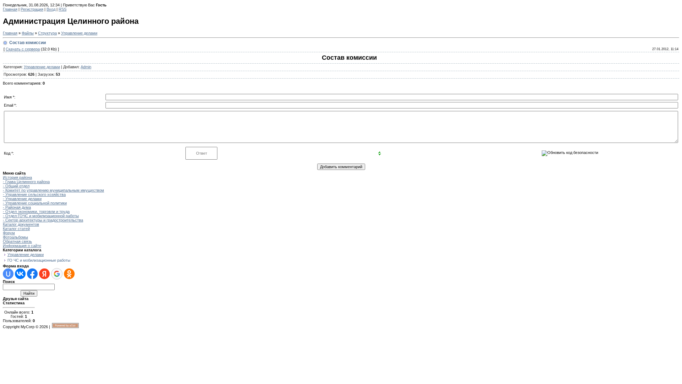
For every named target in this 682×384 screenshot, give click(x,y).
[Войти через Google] (57, 273)
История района (17, 177)
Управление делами (79, 33)
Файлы (28, 33)
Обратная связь (17, 241)
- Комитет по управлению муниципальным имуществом (53, 190)
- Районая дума (17, 207)
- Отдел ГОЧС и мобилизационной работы (41, 216)
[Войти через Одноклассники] (69, 273)
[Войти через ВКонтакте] (20, 273)
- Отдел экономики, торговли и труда (36, 211)
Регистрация (32, 9)
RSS (62, 9)
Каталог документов (21, 224)
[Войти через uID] (8, 273)
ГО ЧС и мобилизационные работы (38, 260)
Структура (47, 33)
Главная (10, 9)
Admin (86, 67)
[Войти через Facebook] (32, 273)
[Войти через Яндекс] (44, 273)
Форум (9, 233)
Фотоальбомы (15, 237)
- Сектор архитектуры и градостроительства (43, 220)
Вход (51, 9)
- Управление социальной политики (35, 203)
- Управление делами (22, 199)
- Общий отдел (16, 186)
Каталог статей (16, 228)
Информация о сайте (22, 246)
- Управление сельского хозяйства (34, 194)
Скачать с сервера (23, 49)
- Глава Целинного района (26, 182)
